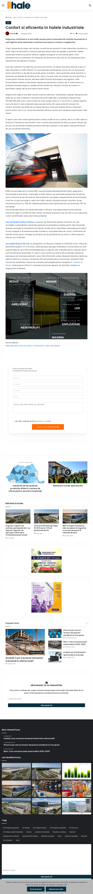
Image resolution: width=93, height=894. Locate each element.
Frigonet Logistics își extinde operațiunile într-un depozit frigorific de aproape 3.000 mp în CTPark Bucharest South (18, 530)
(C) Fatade (25, 828)
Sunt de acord (36, 889)
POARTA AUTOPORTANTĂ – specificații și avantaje (75, 653)
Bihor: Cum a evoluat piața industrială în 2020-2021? (75, 643)
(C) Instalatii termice (39, 828)
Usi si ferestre (7, 840)
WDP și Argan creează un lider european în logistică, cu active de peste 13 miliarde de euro (74, 529)
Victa (17, 840)
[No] (90, 886)
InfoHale (13, 33)
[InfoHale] (18, 5)
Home (9, 17)
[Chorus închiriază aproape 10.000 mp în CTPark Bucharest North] (46, 516)
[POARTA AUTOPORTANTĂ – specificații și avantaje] (55, 656)
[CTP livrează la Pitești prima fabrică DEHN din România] (16, 806)
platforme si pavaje (47, 836)
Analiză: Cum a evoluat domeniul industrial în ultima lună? (24, 659)
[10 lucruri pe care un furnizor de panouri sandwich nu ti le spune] (55, 633)
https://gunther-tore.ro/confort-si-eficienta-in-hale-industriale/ (33, 345)
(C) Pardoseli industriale (58, 828)
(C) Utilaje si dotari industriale (13, 832)
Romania (84, 836)
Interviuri (72, 832)
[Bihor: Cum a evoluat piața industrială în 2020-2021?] (55, 645)
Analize (28, 832)
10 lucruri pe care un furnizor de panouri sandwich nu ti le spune (73, 632)
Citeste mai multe (56, 889)
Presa (59, 836)
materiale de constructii (11, 836)
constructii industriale (42, 832)
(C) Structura (73, 828)
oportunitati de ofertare (30, 836)
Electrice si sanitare (59, 832)
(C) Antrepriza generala (11, 828)
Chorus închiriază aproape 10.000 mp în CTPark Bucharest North (46, 528)
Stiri (14, 17)
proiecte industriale (71, 836)
